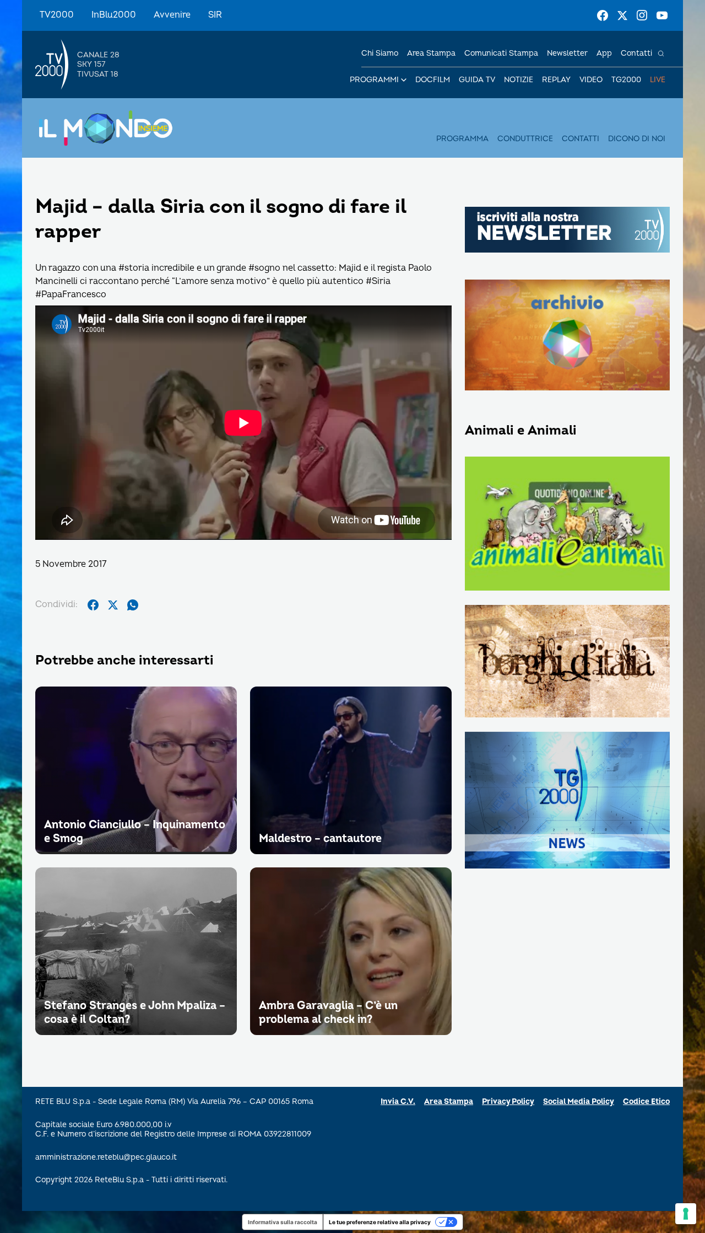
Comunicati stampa (501, 53)
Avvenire (172, 14)
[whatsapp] (132, 605)
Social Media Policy (578, 1101)
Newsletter (567, 53)
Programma (462, 138)
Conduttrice (525, 138)
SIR (215, 14)
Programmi (374, 79)
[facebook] (93, 605)
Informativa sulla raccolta (282, 1222)
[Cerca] (661, 53)
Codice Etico (646, 1101)
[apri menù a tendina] (403, 80)
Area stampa (431, 53)
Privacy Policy (508, 1101)
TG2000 (626, 79)
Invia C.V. (398, 1101)
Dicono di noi (636, 138)
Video (591, 79)
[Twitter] (622, 15)
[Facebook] (602, 15)
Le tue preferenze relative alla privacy (380, 1222)
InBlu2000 (113, 14)
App (604, 53)
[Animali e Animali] (567, 524)
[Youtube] (662, 15)
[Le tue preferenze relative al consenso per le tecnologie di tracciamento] (685, 1213)
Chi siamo (379, 53)
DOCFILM (432, 79)
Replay (556, 79)
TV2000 (57, 14)
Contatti (636, 53)
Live (657, 79)
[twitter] (113, 605)
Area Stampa (448, 1101)
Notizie (518, 79)
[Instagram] (642, 15)
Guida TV (477, 79)
